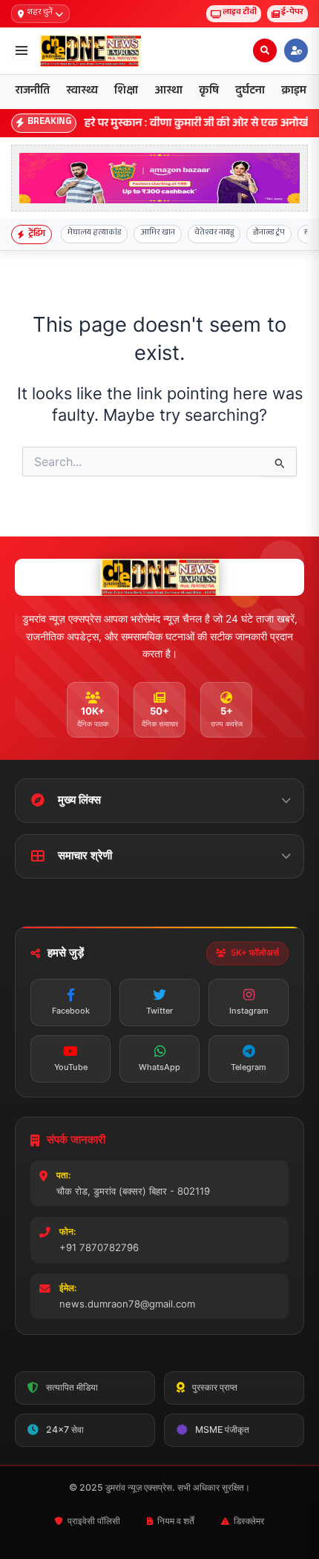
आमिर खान (157, 233)
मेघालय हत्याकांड (94, 233)
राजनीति (33, 91)
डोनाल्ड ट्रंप (269, 233)
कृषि (209, 91)
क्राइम (293, 91)
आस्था (168, 91)
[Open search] (265, 50)
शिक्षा (126, 91)
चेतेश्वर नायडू (214, 233)
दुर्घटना (250, 91)
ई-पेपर (292, 13)
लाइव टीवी (240, 13)
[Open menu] (21, 50)
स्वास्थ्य (82, 91)
